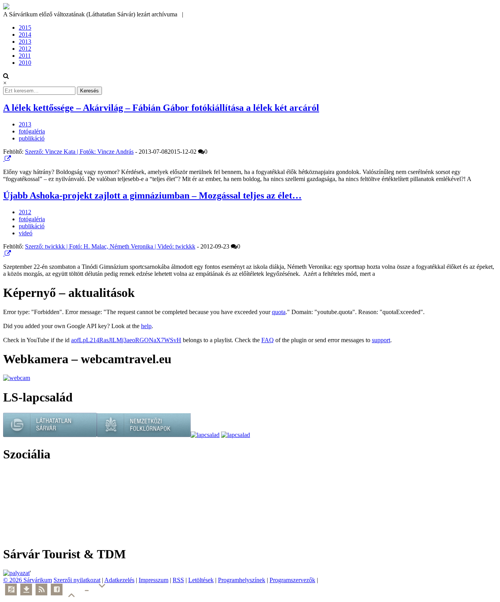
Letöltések (201, 580)
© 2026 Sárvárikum (27, 580)
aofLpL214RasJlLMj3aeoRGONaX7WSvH (126, 340)
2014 (25, 34)
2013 (25, 41)
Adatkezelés (119, 580)
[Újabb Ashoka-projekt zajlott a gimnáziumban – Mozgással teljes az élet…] (4, 253)
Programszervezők (292, 580)
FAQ (267, 340)
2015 (25, 27)
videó (25, 233)
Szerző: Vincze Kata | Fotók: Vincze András (79, 151)
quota (279, 312)
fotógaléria (32, 131)
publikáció (32, 138)
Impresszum (153, 580)
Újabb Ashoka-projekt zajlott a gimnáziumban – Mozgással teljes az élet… (152, 195)
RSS (178, 580)
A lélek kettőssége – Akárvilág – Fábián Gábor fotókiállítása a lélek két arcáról (161, 108)
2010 (25, 62)
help (146, 326)
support (381, 340)
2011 (25, 55)
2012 (25, 48)
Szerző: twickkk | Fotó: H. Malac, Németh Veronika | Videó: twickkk (110, 246)
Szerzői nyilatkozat (77, 580)
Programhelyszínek (241, 580)
